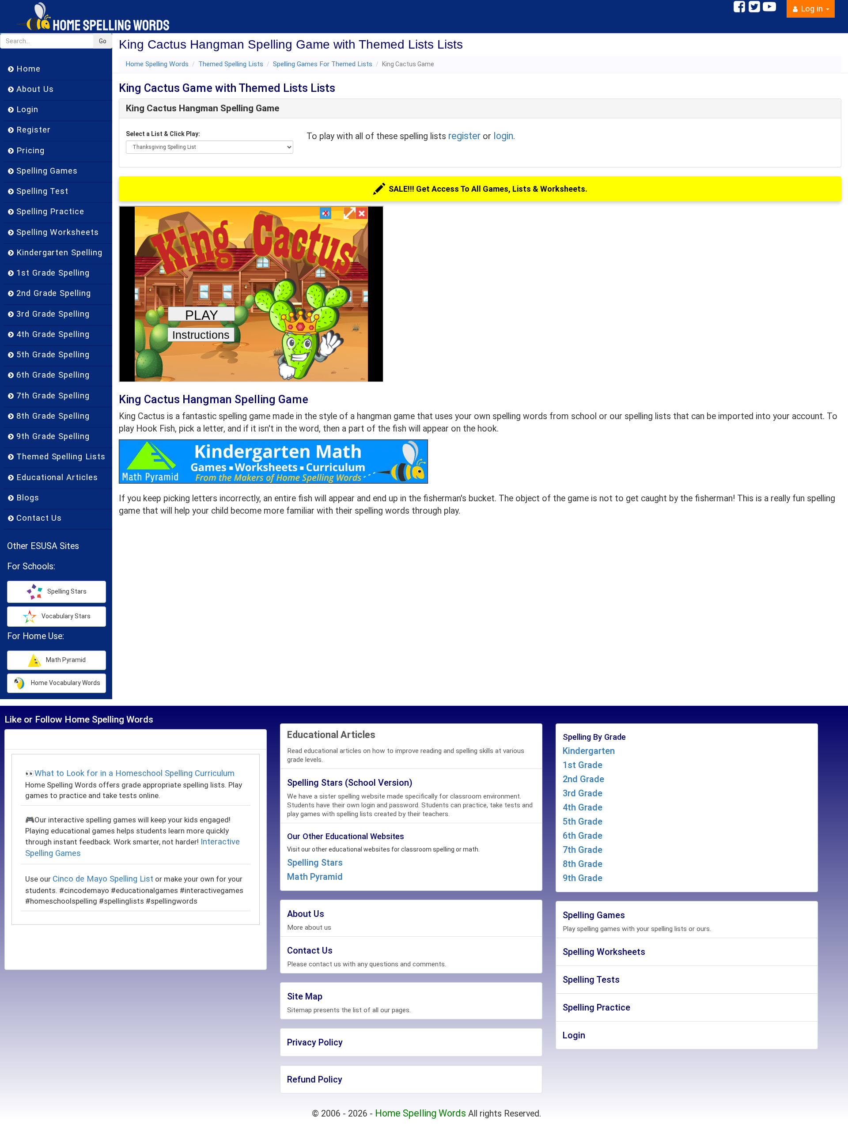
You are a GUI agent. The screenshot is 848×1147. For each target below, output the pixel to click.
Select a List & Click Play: (163, 133)
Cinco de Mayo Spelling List (103, 879)
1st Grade (582, 765)
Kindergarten (589, 751)
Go (102, 41)
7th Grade (582, 849)
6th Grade (582, 835)
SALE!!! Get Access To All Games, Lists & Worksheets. (488, 188)
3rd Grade (582, 793)
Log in (812, 9)
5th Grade (582, 821)
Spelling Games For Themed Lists (322, 64)
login (503, 135)
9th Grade (582, 878)
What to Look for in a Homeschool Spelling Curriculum (134, 773)
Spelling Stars (315, 862)
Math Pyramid (315, 876)
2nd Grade (583, 779)
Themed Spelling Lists (230, 64)
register (464, 135)
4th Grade (582, 807)
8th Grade (582, 864)
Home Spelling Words (157, 64)
